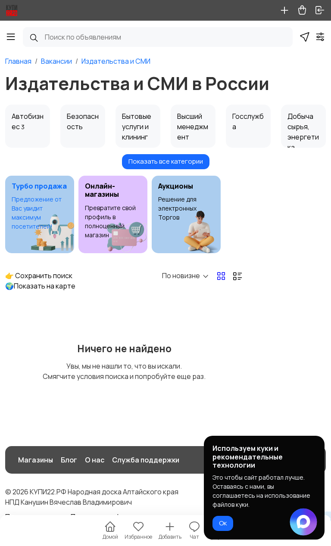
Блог (69, 460)
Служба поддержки (145, 460)
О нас (94, 460)
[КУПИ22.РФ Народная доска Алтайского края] (11, 10)
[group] (39, 214)
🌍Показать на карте (40, 286)
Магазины (35, 460)
